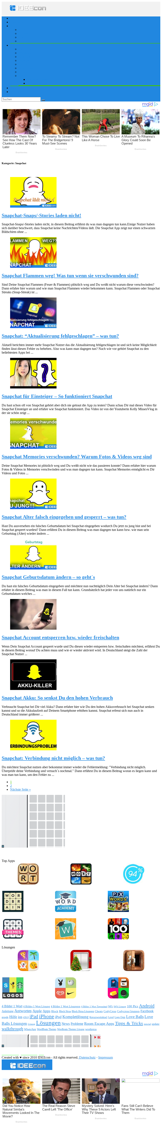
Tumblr (23, 64)
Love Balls (135, 1016)
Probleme (77, 1024)
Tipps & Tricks (129, 1023)
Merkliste (16, 91)
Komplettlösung (75, 1016)
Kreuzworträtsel (98, 1017)
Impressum (105, 1057)
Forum (14, 88)
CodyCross (110, 1011)
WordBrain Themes (46, 1029)
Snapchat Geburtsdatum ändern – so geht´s (48, 577)
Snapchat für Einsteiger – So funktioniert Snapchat (57, 396)
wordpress (91, 1029)
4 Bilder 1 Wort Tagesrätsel (94, 1006)
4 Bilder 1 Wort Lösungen (65, 1006)
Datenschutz (87, 1057)
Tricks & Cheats (38, 79)
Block (54, 1011)
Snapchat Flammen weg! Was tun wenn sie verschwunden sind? (70, 275)
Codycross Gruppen (128, 1011)
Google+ (24, 72)
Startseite (16, 18)
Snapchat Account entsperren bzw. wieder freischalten (60, 637)
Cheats (99, 1011)
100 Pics (132, 1006)
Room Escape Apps (99, 1023)
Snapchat (25, 56)
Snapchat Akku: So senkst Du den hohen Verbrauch (57, 698)
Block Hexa (65, 1011)
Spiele (23, 75)
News (66, 1024)
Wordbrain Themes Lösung (70, 1029)
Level (111, 1017)
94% (110, 1006)
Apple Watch (27, 41)
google (5, 1017)
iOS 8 (26, 1017)
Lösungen (16, 22)
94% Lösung (120, 1006)
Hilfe (13, 1017)
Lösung (31, 1024)
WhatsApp (30, 1029)
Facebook (25, 49)
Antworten (23, 1011)
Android (146, 1005)
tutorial (147, 1024)
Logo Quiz (120, 1017)
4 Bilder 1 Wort (12, 1006)
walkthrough (12, 1028)
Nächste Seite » (20, 789)
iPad (21, 37)
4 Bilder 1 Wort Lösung (36, 1006)
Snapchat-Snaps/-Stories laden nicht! (41, 215)
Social (14, 45)
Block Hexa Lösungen (83, 1011)
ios (20, 1017)
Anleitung (8, 1011)
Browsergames (37, 83)
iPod (58, 1017)
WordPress (26, 68)
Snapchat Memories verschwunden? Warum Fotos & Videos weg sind (77, 456)
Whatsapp (25, 53)
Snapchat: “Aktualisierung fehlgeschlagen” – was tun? (60, 336)
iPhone (23, 33)
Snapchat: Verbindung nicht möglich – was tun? (53, 758)
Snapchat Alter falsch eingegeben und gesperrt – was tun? (64, 517)
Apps (22, 29)
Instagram (25, 60)
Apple (14, 26)
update (155, 1024)
